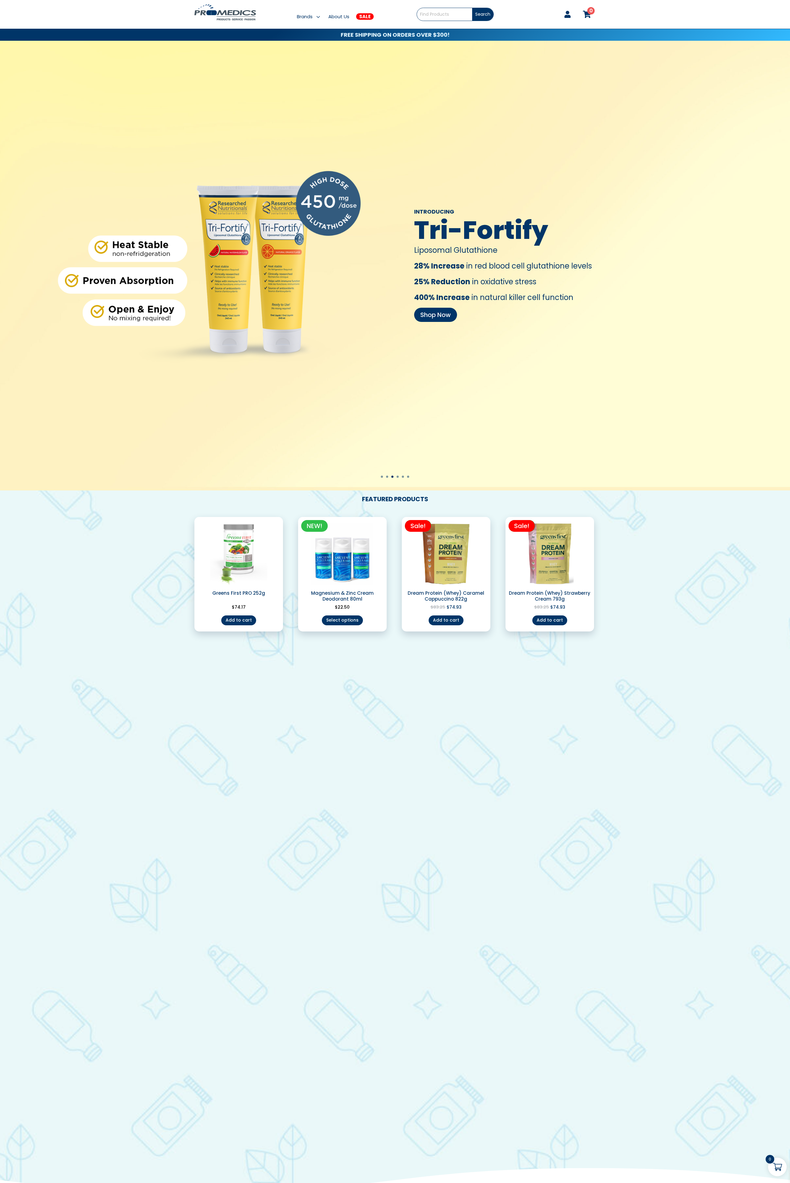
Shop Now (435, 314)
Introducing (434, 211)
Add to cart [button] (239, 620)
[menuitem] (312, 16)
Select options (342, 620)
